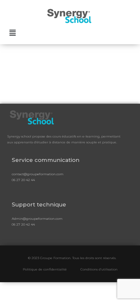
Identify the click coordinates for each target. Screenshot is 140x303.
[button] (12, 32)
